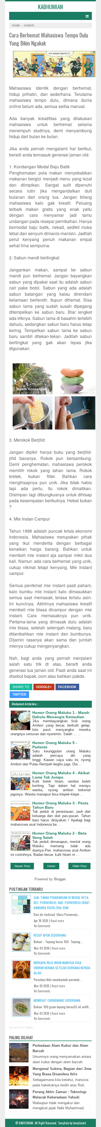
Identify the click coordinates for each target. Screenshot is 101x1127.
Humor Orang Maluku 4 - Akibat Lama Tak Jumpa (61, 775)
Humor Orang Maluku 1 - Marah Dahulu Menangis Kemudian (60, 714)
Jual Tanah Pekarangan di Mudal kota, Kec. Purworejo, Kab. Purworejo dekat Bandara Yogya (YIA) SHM (62, 902)
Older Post (79, 866)
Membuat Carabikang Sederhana (57, 1000)
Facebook (67, 687)
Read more (57, 921)
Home (51, 866)
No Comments (42, 926)
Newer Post (22, 866)
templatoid (79, 1123)
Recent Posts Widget (21, 1027)
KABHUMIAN (50, 6)
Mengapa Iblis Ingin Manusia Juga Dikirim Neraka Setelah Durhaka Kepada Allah (62, 967)
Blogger (59, 879)
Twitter (19, 694)
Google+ (44, 687)
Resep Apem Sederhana (50, 935)
